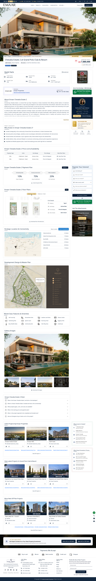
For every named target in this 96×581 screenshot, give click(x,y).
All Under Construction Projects (41, 526)
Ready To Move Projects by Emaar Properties (60, 450)
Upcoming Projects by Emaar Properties (12, 450)
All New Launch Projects (29, 526)
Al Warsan (30, 520)
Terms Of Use (16, 572)
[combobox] (82, 182)
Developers (45, 5)
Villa (67, 189)
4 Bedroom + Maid (31, 194)
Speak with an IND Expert (84, 541)
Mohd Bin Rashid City (10, 443)
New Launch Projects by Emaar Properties (28, 450)
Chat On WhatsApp (86, 116)
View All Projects (36, 453)
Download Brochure (82, 213)
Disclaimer (5, 572)
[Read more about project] (23, 446)
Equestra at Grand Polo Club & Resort (60, 479)
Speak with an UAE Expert (68, 541)
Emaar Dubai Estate (11, 441)
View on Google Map (63, 229)
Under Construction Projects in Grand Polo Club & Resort (44, 487)
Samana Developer (33, 518)
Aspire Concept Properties (47, 579)
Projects (38, 5)
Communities (53, 5)
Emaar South (53, 443)
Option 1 (65, 167)
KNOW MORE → (81, 128)
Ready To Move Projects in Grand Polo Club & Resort (60, 487)
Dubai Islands (53, 520)
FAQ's (57, 566)
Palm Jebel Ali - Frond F (12, 516)
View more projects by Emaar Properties (22, 92)
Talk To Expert (77, 116)
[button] (76, 1)
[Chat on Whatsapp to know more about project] (9, 446)
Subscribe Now (80, 571)
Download (82, 218)
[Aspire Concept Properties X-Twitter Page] (8, 570)
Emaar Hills (30, 441)
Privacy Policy (10, 572)
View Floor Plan (62, 156)
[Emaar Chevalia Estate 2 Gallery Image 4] (44, 382)
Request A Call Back (83, 195)
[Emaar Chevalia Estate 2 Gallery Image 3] (28, 382)
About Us (58, 568)
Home (32, 5)
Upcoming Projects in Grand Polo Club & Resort (12, 487)
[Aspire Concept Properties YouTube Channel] (16, 570)
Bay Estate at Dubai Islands (57, 516)
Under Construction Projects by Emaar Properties (44, 450)
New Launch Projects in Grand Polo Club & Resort (28, 487)
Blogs (57, 564)
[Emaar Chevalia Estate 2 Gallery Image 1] (36, 355)
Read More (66, 120)
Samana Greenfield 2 (33, 516)
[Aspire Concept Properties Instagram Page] (11, 570)
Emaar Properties (10, 481)
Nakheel (8, 518)
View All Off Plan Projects (36, 530)
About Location (54, 229)
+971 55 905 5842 (63, 91)
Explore (61, 5)
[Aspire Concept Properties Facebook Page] (5, 570)
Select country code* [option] (79, 182)
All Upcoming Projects (19, 526)
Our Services (59, 571)
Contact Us (59, 573)
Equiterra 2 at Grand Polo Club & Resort (17, 479)
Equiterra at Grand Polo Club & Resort (38, 479)
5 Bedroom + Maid (41, 194)
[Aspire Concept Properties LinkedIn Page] (14, 570)
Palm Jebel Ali (9, 520)
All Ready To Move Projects (53, 526)
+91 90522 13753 (43, 568)
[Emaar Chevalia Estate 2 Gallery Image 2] (11, 382)
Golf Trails (52, 441)
